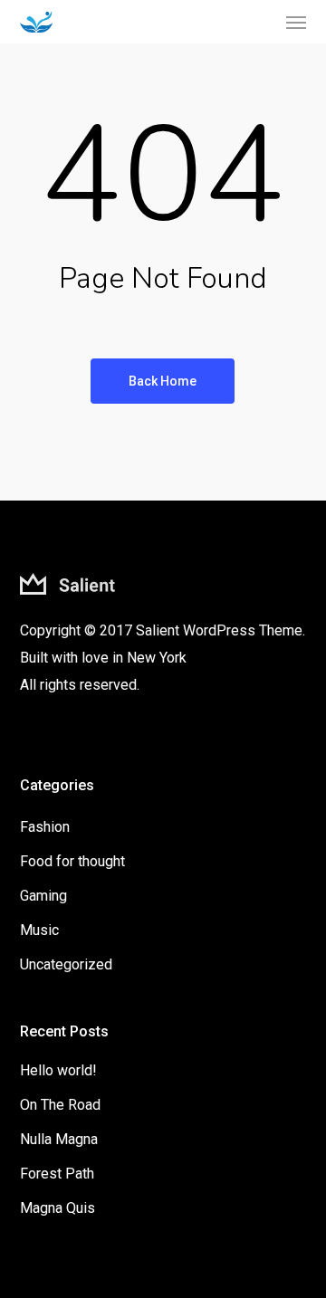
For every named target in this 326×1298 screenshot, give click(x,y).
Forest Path (57, 1173)
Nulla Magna (59, 1139)
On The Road (60, 1104)
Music (39, 930)
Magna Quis (57, 1208)
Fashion (45, 826)
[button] (296, 22)
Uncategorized (66, 964)
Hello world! (58, 1070)
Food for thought (72, 861)
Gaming (43, 895)
